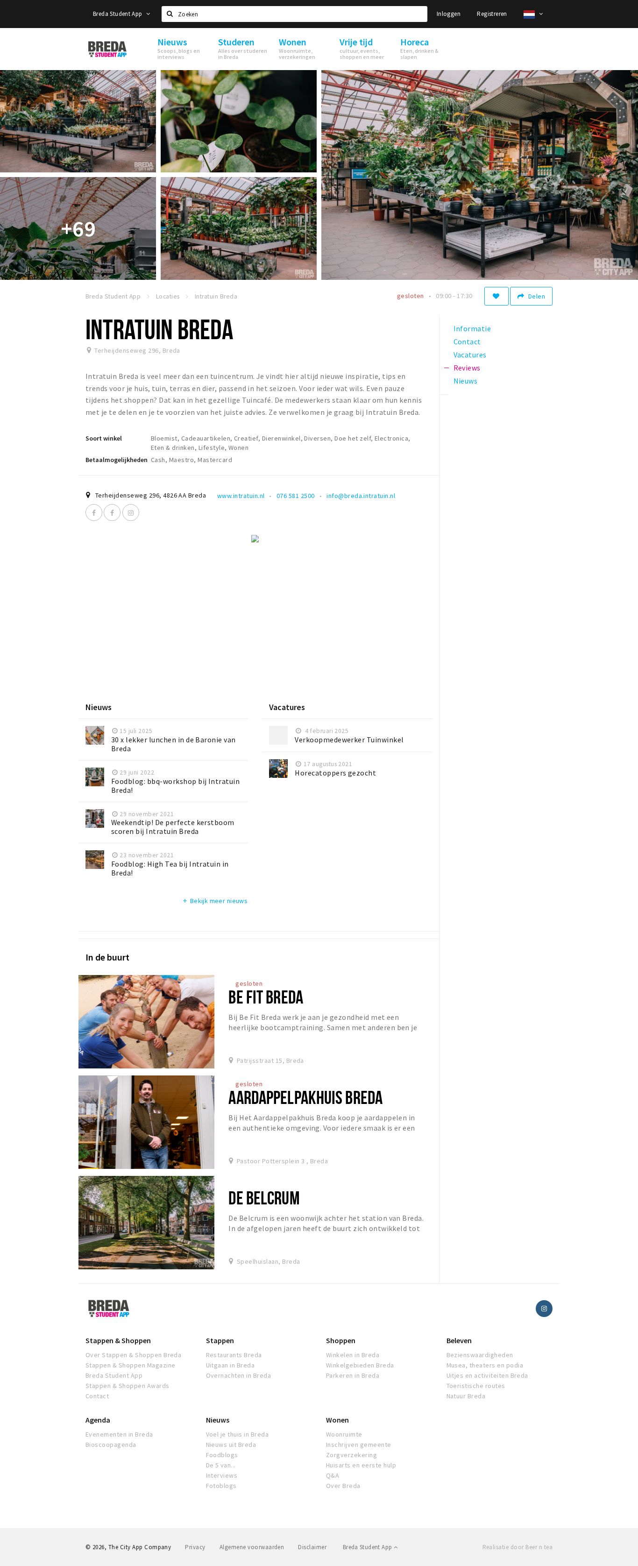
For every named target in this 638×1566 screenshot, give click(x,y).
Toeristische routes (476, 1385)
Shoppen (340, 1340)
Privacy (195, 1547)
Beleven (459, 1340)
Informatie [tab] (472, 328)
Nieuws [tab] (466, 380)
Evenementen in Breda (119, 1434)
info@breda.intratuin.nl (360, 495)
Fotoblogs (221, 1485)
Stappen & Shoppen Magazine (130, 1365)
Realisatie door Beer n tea (517, 1547)
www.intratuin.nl (241, 495)
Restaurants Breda (234, 1355)
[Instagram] (130, 512)
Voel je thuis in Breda (237, 1434)
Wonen (337, 1419)
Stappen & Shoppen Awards (127, 1385)
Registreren (492, 14)
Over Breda (343, 1485)
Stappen (220, 1340)
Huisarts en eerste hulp (361, 1465)
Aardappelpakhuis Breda (305, 1097)
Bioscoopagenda (110, 1444)
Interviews (222, 1475)
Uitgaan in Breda (230, 1365)
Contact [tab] (467, 341)
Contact (97, 1396)
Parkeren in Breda (352, 1375)
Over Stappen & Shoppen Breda (133, 1355)
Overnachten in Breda (238, 1375)
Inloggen (449, 14)
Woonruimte (344, 1434)
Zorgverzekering (351, 1455)
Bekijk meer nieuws (215, 901)
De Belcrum (263, 1198)
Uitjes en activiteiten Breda (487, 1375)
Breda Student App (118, 14)
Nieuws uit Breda (231, 1444)
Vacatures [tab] (470, 354)
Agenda (97, 1419)
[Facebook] (93, 512)
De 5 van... (221, 1465)
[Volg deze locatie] (496, 296)
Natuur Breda (466, 1396)
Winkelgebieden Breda (360, 1365)
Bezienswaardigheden (480, 1355)
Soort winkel (103, 438)
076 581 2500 (295, 495)
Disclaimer (312, 1547)
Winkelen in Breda (352, 1355)
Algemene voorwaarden (252, 1547)
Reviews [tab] (467, 367)
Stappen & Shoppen (118, 1340)
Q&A (332, 1475)
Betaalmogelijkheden (116, 460)
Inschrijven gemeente (358, 1444)
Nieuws (217, 1419)
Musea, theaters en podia (485, 1365)
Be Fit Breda (265, 997)
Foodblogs (222, 1455)
